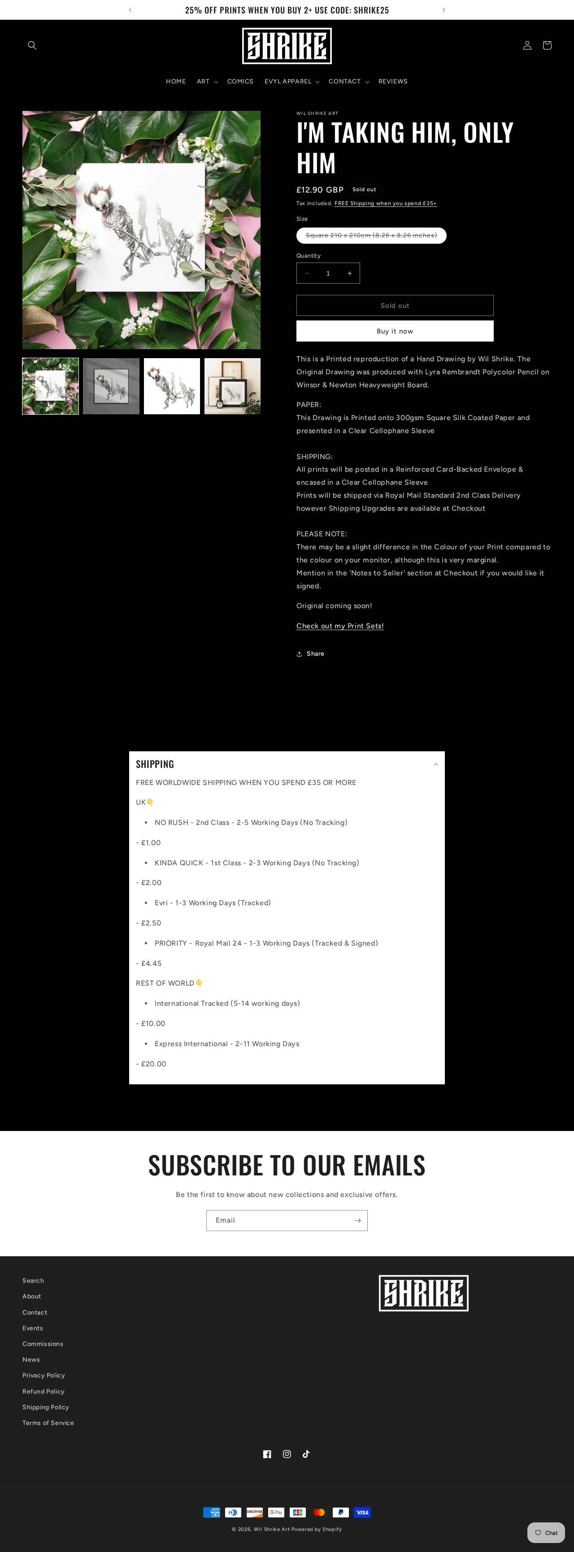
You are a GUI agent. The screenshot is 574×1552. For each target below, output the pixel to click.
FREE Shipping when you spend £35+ (386, 203)
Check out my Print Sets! (340, 626)
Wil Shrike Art (272, 1529)
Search (33, 1281)
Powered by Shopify (316, 1529)
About (31, 1297)
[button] (32, 45)
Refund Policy (43, 1391)
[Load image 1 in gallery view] (50, 386)
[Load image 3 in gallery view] (172, 386)
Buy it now (395, 331)
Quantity (308, 255)
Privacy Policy (43, 1376)
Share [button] (316, 654)
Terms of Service (48, 1423)
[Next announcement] (444, 10)
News (31, 1359)
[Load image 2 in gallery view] (111, 386)
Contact (34, 1312)
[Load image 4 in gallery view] (232, 386)
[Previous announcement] (130, 10)
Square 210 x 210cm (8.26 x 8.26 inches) (376, 237)
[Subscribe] (357, 1220)
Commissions (43, 1344)
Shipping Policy (46, 1407)
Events (32, 1328)
